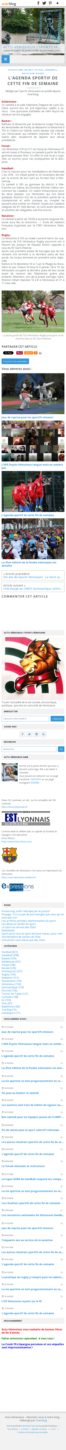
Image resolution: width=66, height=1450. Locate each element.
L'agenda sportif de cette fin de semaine (28, 1056)
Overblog (41, 1420)
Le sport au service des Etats (19, 927)
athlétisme (15, 70)
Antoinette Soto (28, 1426)
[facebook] (38, 3)
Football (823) (10, 952)
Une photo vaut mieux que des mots (23, 940)
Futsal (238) (8, 965)
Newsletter (8, 930)
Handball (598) (10, 955)
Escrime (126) (9, 990)
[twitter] (44, 3)
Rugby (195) (9, 974)
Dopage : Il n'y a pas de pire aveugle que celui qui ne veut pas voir (33, 916)
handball (51, 70)
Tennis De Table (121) (15, 993)
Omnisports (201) (12, 971)
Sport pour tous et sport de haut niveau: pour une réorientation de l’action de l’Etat (32, 935)
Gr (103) (6, 1000)
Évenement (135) (12, 981)
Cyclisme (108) (10, 997)
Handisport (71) (11, 1013)
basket (29, 70)
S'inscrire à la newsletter (15, 361)
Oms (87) (7, 1003)
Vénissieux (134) (11, 984)
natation (28, 73)
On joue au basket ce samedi (20, 1093)
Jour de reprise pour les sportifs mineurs (27, 1032)
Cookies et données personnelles (32, 1432)
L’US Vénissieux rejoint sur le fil (22, 1301)
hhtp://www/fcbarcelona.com (17, 841)
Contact (24, 1429)
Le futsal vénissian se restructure (23, 1166)
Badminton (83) (11, 1006)
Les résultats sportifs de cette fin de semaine (31, 1203)
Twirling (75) (9, 1010)
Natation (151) (10, 977)
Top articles (12, 1429)
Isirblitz (34, 782)
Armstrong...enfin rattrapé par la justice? (26, 911)
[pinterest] (50, 3)
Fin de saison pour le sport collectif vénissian (30, 1130)
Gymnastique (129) (13, 987)
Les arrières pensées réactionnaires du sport (29, 921)
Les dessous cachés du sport (19, 924)
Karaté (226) (9, 968)
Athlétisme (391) (11, 961)
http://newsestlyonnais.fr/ (15, 806)
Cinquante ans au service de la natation (27, 1240)
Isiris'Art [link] (36, 779)
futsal (39, 70)
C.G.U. (53, 1429)
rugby (40, 73)
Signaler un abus (39, 1429)
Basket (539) (9, 958)
